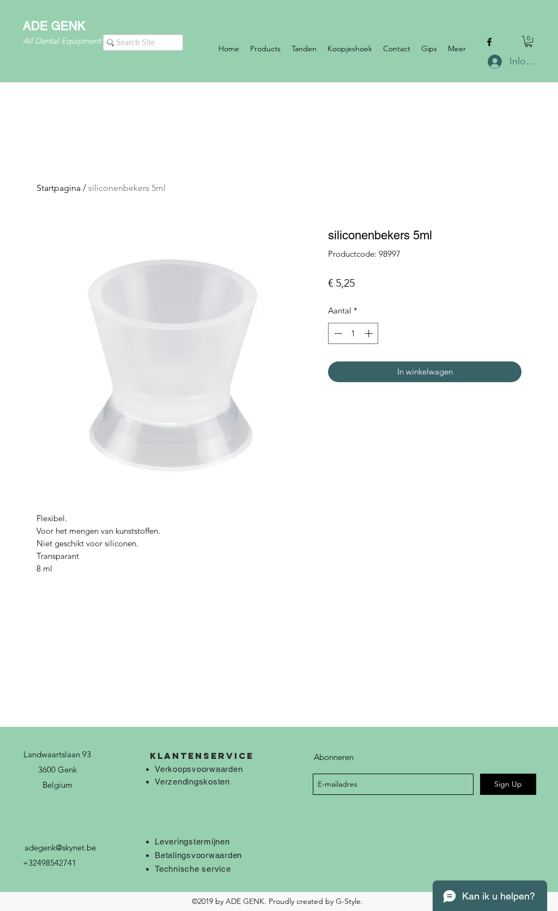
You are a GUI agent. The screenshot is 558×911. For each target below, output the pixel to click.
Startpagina (59, 188)
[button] (528, 41)
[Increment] (369, 333)
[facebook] (489, 42)
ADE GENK (54, 26)
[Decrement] (337, 333)
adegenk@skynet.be (60, 847)
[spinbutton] (353, 333)
